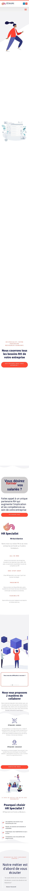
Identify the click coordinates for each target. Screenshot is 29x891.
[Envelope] (26, 4)
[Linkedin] (24, 4)
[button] (25, 9)
